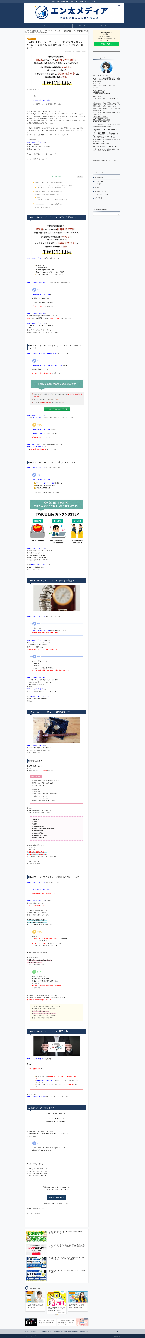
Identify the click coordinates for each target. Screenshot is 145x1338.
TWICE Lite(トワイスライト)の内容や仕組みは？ (50, 182)
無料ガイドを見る (106, 44)
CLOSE (80, 176)
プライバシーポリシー (40, 1335)
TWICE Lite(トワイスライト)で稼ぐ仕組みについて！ (52, 187)
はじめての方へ (42, 25)
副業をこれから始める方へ (43, 207)
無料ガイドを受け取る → (56, 1197)
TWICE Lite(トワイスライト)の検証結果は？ (48, 204)
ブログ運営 (98, 198)
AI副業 (97, 187)
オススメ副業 (62, 25)
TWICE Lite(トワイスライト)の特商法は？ (48, 195)
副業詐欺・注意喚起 (102, 194)
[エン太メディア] (74, 22)
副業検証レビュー (83, 25)
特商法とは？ (40, 197)
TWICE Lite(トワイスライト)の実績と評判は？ (49, 191)
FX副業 (99, 184)
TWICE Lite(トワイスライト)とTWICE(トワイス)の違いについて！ (56, 185)
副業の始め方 (99, 177)
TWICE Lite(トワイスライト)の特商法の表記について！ (53, 199)
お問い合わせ (103, 25)
